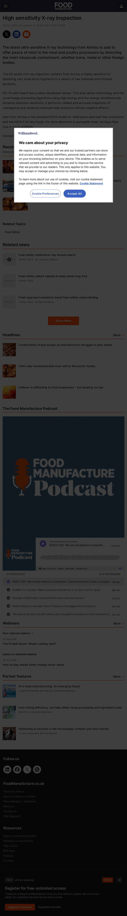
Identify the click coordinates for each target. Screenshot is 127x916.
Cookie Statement (91, 183)
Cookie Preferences (45, 193)
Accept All (74, 193)
